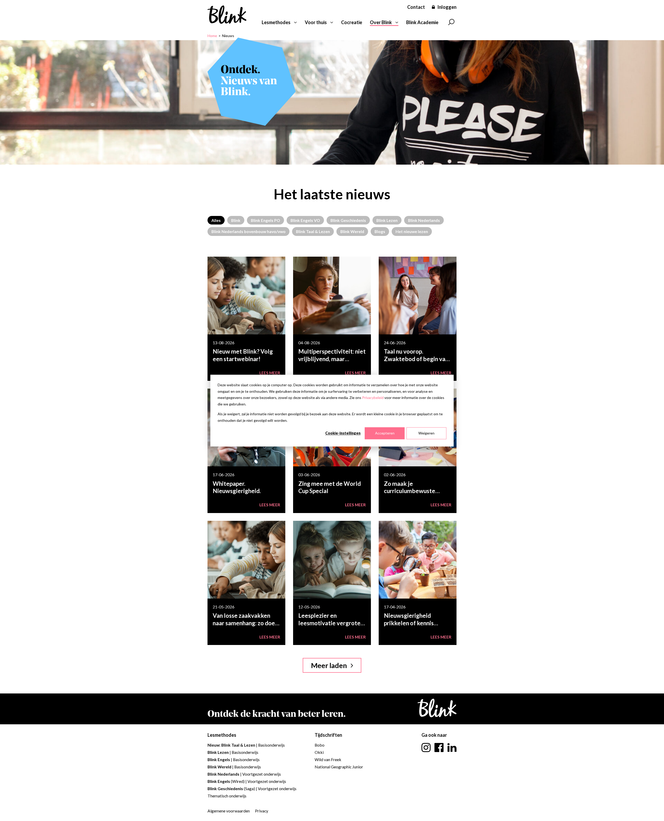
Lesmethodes (276, 22)
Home (212, 35)
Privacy (261, 810)
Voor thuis (316, 22)
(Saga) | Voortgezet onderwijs (252, 788)
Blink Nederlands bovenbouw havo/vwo (248, 231)
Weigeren (426, 433)
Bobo (319, 744)
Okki (319, 752)
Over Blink (381, 22)
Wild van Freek (328, 759)
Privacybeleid (373, 397)
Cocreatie (351, 22)
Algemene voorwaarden (229, 810)
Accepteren (385, 433)
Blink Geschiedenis (348, 220)
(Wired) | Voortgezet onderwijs (247, 781)
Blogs (380, 231)
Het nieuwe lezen (412, 231)
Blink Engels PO (265, 220)
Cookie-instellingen (343, 433)
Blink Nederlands (424, 220)
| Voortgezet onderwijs (244, 773)
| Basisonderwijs (246, 744)
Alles (216, 220)
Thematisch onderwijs (227, 795)
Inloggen (447, 7)
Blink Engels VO (305, 220)
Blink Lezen (387, 220)
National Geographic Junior (339, 766)
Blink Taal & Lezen (313, 231)
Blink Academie (422, 22)
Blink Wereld (352, 231)
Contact (416, 7)
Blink (235, 220)
